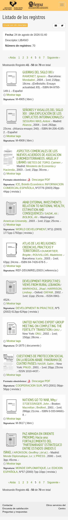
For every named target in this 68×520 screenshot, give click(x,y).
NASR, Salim (46, 363)
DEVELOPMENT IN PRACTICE (35, 308)
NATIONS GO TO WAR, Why (39, 399)
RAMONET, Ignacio (34, 76)
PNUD (27, 367)
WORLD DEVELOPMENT (31, 229)
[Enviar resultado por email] (55, 25)
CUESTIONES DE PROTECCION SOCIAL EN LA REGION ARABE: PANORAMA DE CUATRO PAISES (40, 360)
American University (15, 221)
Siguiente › (53, 57)
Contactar (7, 505)
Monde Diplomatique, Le (17, 456)
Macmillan (28, 407)
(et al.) (44, 452)
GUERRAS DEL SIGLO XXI (37, 72)
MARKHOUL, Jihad (33, 288)
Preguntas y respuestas (14, 511)
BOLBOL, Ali (29, 217)
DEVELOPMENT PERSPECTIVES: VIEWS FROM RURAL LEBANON (41, 283)
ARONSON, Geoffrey (26, 452)
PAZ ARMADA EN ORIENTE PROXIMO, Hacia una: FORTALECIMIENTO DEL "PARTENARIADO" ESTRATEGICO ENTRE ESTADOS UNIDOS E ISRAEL (32, 442)
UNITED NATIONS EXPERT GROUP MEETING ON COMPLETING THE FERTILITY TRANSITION (43, 326)
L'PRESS (39, 456)
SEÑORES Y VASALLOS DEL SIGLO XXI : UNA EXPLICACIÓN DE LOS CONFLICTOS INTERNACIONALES (42, 113)
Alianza (26, 124)
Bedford (41, 407)
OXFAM (48, 292)
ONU (56, 329)
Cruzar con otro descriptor (15, 25)
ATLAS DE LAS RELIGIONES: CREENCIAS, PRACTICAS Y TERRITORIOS (39, 247)
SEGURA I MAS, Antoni (36, 121)
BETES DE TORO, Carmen (44, 162)
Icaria (39, 258)
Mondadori (28, 79)
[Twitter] (62, 25)
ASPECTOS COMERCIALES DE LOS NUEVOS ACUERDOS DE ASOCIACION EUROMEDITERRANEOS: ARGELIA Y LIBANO (39, 156)
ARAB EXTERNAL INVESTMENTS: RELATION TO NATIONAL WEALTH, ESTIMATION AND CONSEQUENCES (43, 207)
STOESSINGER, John (35, 403)
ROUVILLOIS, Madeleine (47, 254)
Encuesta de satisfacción (15, 508)
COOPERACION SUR (29, 385)
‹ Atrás (12, 57)
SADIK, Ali (51, 213)
